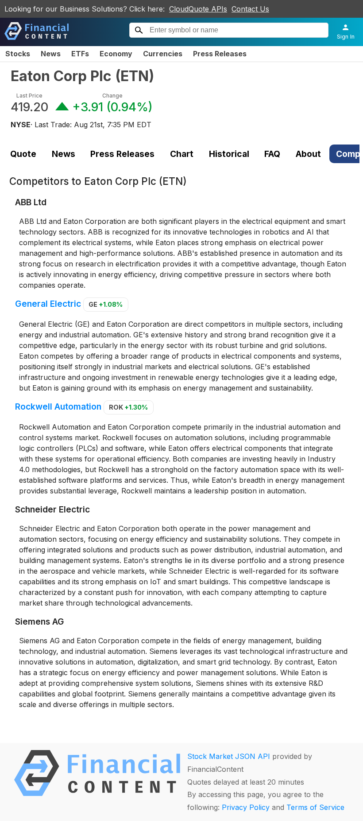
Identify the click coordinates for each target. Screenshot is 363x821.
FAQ (272, 154)
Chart (181, 154)
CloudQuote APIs (198, 8)
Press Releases (220, 53)
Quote (23, 154)
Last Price (29, 95)
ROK (128, 407)
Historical (229, 154)
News (51, 53)
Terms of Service (315, 807)
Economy (116, 53)
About (308, 154)
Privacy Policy (246, 807)
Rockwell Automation (58, 406)
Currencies (162, 53)
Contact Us (250, 8)
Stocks (17, 53)
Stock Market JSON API (228, 756)
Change (112, 95)
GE (106, 304)
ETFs (80, 53)
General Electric (48, 303)
